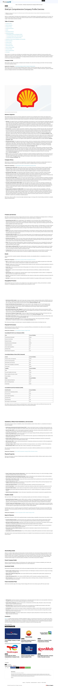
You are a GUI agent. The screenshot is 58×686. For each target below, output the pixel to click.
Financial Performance (9, 33)
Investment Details (9, 48)
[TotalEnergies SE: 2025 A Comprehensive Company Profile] (12, 649)
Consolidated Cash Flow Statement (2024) (14, 37)
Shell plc (6, 618)
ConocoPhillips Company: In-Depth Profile (22, 330)
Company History (9, 26)
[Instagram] (11, 677)
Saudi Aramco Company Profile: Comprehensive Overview (25, 259)
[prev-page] (5, 659)
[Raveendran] (8, 674)
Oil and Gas (20, 4)
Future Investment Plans (10, 50)
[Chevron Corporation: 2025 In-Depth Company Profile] (29, 649)
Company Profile (9, 23)
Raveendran (7, 662)
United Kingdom (9, 664)
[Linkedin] (12, 677)
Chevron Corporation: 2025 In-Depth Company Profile (24, 512)
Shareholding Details (9, 45)
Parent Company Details (10, 47)
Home (17, 4)
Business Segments (9, 25)
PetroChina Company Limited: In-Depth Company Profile (25, 66)
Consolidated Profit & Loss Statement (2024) (14, 34)
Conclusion (8, 52)
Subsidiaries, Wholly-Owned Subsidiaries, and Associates (15, 39)
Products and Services (9, 28)
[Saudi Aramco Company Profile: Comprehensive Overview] (45, 633)
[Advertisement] (29, 77)
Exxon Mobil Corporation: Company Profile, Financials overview (26, 451)
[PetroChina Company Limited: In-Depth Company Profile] (29, 633)
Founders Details (8, 42)
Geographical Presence (10, 31)
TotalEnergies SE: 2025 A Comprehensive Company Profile (25, 165)
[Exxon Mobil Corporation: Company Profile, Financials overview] (45, 649)
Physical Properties (9, 40)
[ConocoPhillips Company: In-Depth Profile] (12, 633)
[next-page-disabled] (7, 659)
